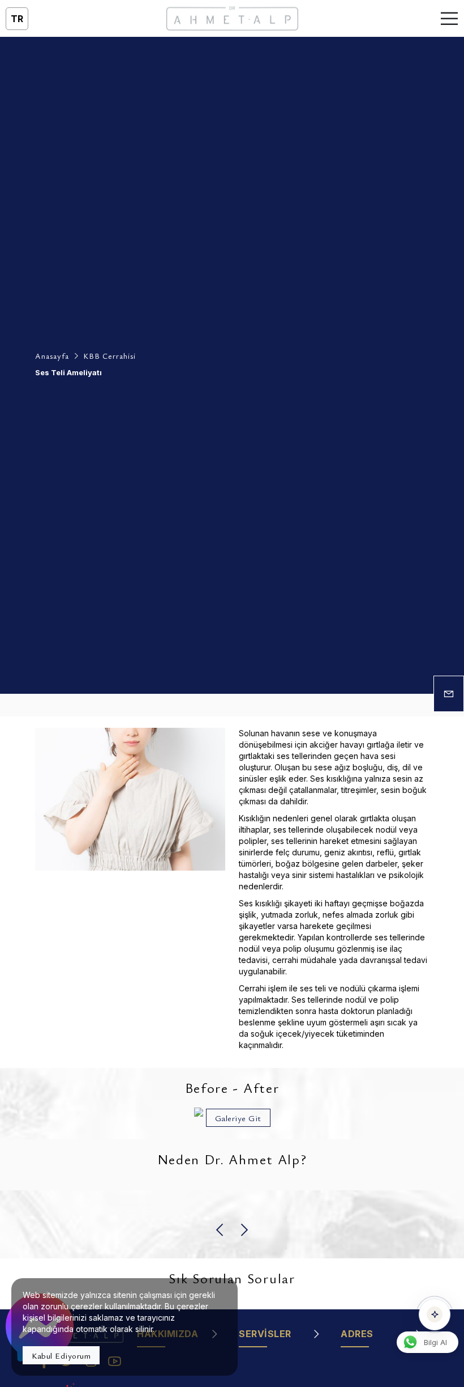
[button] (220, 1230)
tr (17, 18)
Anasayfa (52, 355)
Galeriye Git (238, 1117)
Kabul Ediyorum (61, 1355)
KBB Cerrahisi (109, 355)
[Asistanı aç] (434, 1314)
